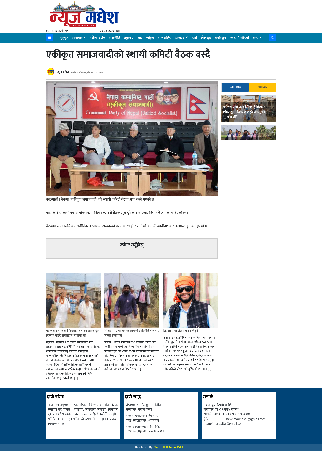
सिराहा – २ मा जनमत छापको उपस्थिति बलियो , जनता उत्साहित (131, 333)
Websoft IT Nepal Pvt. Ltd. (170, 447)
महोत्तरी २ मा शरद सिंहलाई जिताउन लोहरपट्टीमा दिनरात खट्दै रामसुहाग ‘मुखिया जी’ (244, 112)
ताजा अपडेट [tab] (235, 87)
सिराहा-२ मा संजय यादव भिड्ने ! (181, 331)
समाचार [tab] (262, 87)
